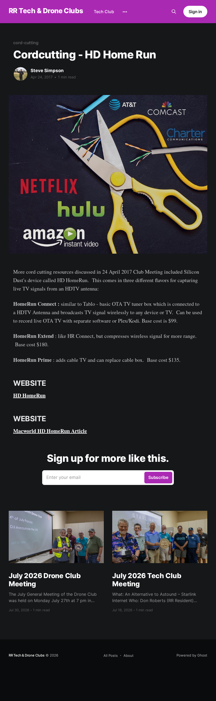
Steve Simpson (47, 70)
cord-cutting (25, 42)
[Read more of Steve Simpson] (20, 74)
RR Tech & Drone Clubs (46, 11)
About (129, 655)
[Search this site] (174, 11)
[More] (125, 12)
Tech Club (104, 11)
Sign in (195, 11)
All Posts (111, 655)
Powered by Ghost (191, 655)
